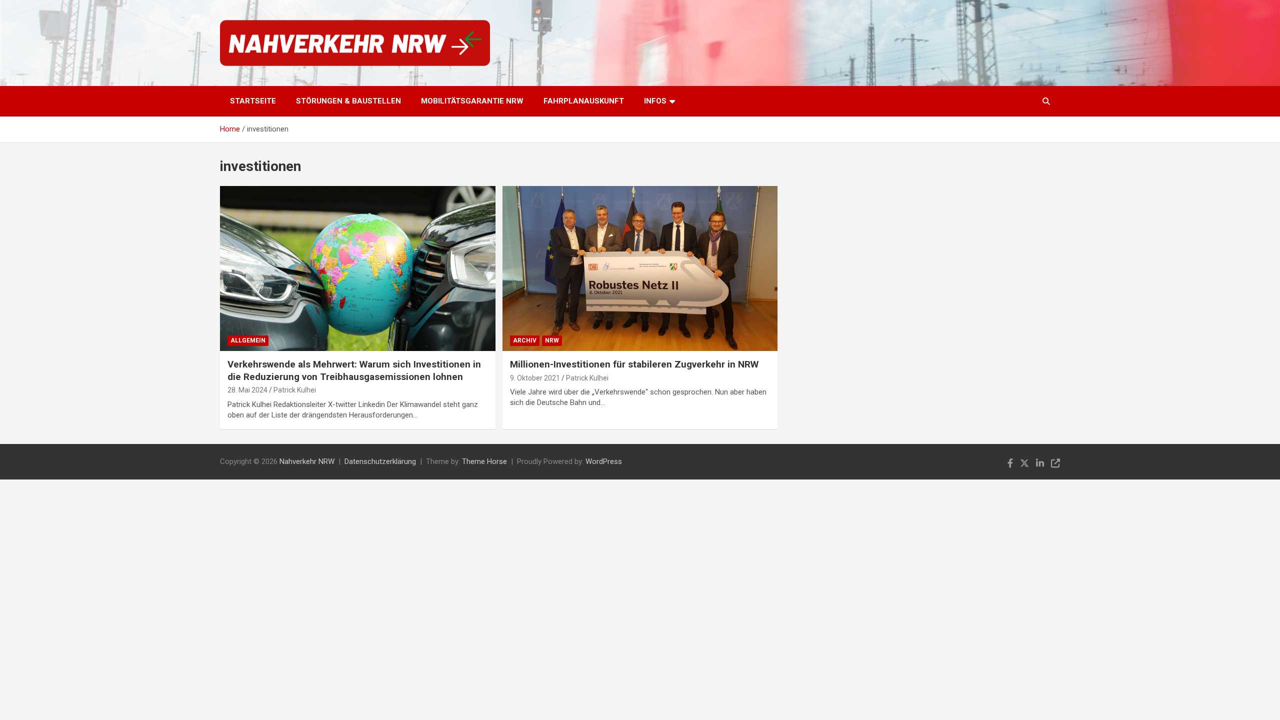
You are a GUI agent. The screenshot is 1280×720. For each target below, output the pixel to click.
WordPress (604, 461)
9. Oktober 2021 (535, 378)
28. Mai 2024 (248, 390)
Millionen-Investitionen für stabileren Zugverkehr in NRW (634, 364)
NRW (552, 340)
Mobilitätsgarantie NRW (472, 101)
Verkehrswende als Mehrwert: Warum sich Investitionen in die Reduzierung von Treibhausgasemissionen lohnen (354, 370)
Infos (655, 101)
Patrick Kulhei (295, 390)
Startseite (253, 101)
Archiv (524, 340)
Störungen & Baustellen (348, 101)
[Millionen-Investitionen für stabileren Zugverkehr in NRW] (640, 269)
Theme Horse (484, 461)
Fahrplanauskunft (584, 101)
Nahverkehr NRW (307, 461)
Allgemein (248, 340)
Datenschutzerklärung (380, 461)
